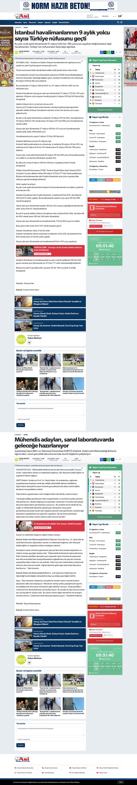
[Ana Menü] (121, 22)
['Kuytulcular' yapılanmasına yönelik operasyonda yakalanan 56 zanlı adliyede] (50, 383)
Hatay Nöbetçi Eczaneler (25, 768)
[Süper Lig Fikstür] (120, 117)
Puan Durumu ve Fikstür (24, 772)
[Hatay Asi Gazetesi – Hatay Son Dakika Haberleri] (22, 16)
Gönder (21, 425)
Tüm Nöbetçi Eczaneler (105, 231)
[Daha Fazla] (112, 52)
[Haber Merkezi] (21, 339)
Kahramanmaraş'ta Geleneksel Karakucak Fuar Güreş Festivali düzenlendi (73, 370)
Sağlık (54, 22)
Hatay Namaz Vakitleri (79, 768)
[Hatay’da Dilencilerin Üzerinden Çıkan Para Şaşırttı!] (27, 360)
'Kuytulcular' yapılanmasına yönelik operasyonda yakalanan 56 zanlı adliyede (50, 393)
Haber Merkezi (35, 338)
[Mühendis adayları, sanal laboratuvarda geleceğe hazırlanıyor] (50, 465)
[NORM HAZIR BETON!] (68, 6)
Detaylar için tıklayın (104, 110)
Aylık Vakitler (94, 263)
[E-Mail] (29, 342)
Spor (25, 22)
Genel (25, 27)
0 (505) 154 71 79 (96, 226)
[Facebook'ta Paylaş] (101, 52)
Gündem (18, 22)
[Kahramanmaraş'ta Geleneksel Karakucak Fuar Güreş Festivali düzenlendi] (73, 360)
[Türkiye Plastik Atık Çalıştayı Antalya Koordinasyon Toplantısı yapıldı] (27, 383)
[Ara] (118, 22)
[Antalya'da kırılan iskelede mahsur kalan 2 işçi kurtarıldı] (73, 383)
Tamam (121, 782)
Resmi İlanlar (64, 22)
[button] (118, 199)
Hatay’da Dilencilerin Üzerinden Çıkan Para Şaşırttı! (24, 370)
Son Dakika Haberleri (78, 772)
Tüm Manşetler (49, 772)
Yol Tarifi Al (109, 226)
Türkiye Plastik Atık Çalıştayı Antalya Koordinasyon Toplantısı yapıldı (27, 393)
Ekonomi (32, 22)
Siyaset (47, 22)
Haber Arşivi (103, 772)
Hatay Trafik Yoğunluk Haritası (108, 768)
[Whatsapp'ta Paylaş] (109, 52)
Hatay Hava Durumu (51, 768)
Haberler (18, 27)
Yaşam (40, 22)
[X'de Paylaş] (105, 52)
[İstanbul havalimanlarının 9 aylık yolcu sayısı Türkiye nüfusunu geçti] (50, 58)
